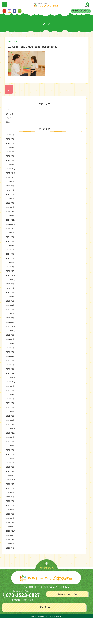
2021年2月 (10, 416)
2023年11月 (11, 275)
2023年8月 (10, 288)
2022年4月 (10, 356)
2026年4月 (10, 152)
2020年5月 (10, 454)
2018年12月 (11, 527)
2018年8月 (10, 544)
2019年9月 (10, 488)
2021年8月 (10, 390)
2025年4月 (10, 203)
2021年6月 (10, 399)
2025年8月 (10, 186)
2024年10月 (11, 228)
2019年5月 (10, 505)
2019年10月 (11, 484)
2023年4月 (10, 305)
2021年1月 (10, 420)
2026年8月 (10, 135)
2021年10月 (11, 382)
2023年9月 (10, 284)
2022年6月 (10, 348)
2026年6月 (10, 143)
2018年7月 (10, 548)
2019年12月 (11, 476)
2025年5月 (10, 199)
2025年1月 (10, 216)
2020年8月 (10, 441)
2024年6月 (10, 245)
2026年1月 (10, 165)
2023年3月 (10, 309)
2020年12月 (11, 424)
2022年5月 (10, 352)
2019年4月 (10, 510)
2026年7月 (10, 139)
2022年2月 (10, 365)
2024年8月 (10, 237)
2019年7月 (10, 497)
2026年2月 (10, 160)
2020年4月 (10, 458)
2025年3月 (10, 207)
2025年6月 (10, 194)
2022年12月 (11, 322)
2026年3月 (10, 156)
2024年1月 (10, 267)
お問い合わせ (44, 607)
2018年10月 (11, 535)
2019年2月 (10, 518)
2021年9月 (10, 386)
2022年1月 (10, 369)
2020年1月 (10, 471)
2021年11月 (11, 378)
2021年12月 (11, 373)
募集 (8, 122)
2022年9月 (10, 335)
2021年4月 (10, 407)
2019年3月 (10, 514)
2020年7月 (10, 446)
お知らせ (9, 114)
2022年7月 (10, 344)
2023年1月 (10, 318)
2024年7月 (10, 241)
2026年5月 (10, 147)
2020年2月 (10, 467)
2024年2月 (10, 263)
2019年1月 (10, 522)
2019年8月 (10, 493)
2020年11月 (11, 429)
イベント (9, 109)
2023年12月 (11, 271)
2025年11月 (11, 173)
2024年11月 (11, 224)
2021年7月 (10, 395)
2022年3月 (10, 360)
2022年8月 (10, 339)
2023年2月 (10, 314)
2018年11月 (11, 531)
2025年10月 (11, 177)
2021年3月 (10, 412)
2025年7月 (10, 190)
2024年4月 (10, 254)
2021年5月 (10, 403)
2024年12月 (11, 220)
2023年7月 (10, 292)
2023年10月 (11, 280)
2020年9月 (10, 437)
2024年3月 (10, 258)
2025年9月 (10, 182)
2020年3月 (10, 463)
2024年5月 (10, 250)
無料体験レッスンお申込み (81, 11)
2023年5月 (10, 301)
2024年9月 (10, 233)
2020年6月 (10, 450)
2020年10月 (11, 433)
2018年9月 (10, 539)
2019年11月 (11, 480)
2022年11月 (11, 326)
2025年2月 (10, 211)
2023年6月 (10, 297)
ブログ (8, 118)
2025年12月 (11, 169)
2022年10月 (11, 331)
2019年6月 (10, 501)
